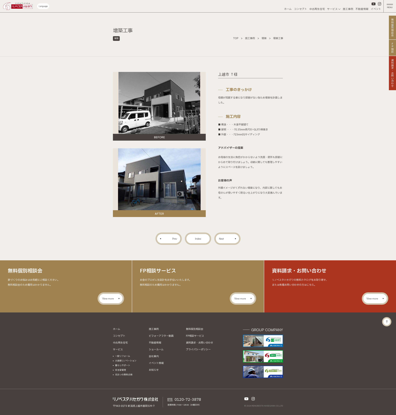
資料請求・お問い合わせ (199, 343)
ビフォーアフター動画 (161, 336)
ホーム (288, 9)
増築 (116, 38)
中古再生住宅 (317, 9)
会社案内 (154, 356)
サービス (332, 9)
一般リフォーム (122, 356)
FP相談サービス (195, 336)
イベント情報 (156, 363)
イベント (376, 9)
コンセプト (300, 9)
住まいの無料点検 (123, 375)
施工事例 (348, 9)
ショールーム (156, 349)
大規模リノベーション (125, 361)
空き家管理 (120, 370)
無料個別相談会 (194, 329)
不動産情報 (361, 9)
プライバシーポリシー (198, 349)
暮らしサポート (122, 365)
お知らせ (154, 370)
